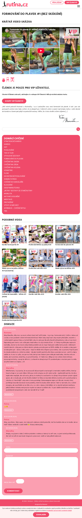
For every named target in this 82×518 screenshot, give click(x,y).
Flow (6, 173)
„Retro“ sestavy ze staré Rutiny (18, 190)
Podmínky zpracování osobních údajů (59, 511)
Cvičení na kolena (12, 167)
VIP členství (71, 2)
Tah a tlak (9, 153)
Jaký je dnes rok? (9, 482)
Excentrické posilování (14, 176)
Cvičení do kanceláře (13, 182)
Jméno (8, 447)
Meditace (8, 199)
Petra (6, 404)
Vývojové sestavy (12, 156)
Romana (7, 332)
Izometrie (8, 170)
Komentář (9, 456)
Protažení (8, 202)
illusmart (44, 504)
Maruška (10, 368)
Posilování (9, 150)
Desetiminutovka (12, 188)
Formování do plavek (13, 158)
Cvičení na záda (11, 164)
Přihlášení (57, 2)
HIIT (5, 147)
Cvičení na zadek (11, 161)
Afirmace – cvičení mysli (15, 208)
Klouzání (8, 185)
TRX (5, 211)
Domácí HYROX (10, 179)
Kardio (7, 144)
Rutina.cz (30, 501)
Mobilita (8, 193)
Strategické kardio (12, 141)
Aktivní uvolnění (12, 196)
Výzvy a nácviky (11, 205)
